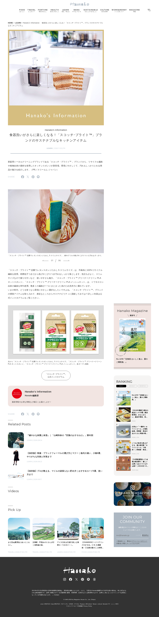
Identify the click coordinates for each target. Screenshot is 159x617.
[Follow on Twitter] (77, 579)
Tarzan (95, 604)
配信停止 (145, 535)
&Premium (89, 604)
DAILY (121, 386)
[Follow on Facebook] (71, 579)
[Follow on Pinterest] (82, 579)
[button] (45, 261)
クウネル (76, 604)
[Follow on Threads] (94, 579)
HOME (10, 23)
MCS (117, 604)
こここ (113, 604)
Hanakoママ (106, 604)
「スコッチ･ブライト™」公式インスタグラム (56, 375)
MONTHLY (142, 386)
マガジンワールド (71, 606)
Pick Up (14, 510)
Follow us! (132, 500)
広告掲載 (80, 606)
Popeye (82, 604)
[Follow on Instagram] (65, 579)
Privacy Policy (87, 606)
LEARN (18, 23)
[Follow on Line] (88, 579)
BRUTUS (47, 604)
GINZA (71, 604)
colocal (100, 604)
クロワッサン (64, 604)
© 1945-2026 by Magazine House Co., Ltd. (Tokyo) (79, 599)
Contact (56, 595)
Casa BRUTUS (55, 604)
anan (42, 604)
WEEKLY (132, 386)
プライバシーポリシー (139, 541)
